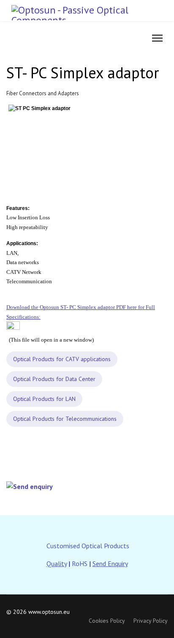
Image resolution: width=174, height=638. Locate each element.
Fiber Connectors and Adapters (42, 93)
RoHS (79, 563)
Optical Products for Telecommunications (65, 419)
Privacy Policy (150, 620)
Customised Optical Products (87, 545)
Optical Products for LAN (44, 399)
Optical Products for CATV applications (62, 359)
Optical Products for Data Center (54, 379)
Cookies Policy (107, 620)
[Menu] (157, 38)
